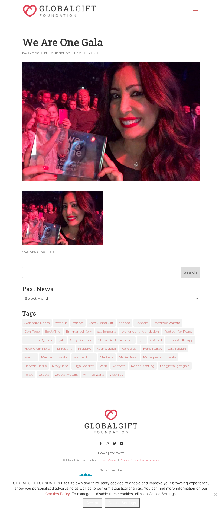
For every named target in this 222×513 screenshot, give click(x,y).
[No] (215, 494)
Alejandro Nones (37, 323)
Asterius (61, 323)
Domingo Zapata (166, 323)
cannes (78, 323)
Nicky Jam (60, 366)
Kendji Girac (152, 348)
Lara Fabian (176, 348)
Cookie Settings (122, 503)
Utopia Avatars (66, 374)
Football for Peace (178, 331)
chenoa (124, 323)
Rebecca (119, 366)
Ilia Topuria (64, 348)
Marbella (106, 357)
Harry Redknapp (180, 340)
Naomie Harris (35, 366)
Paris (103, 366)
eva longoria (106, 331)
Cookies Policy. (58, 494)
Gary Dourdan (81, 340)
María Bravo (128, 357)
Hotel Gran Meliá (37, 348)
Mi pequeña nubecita (159, 357)
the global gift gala (175, 366)
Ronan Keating (143, 366)
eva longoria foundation (140, 331)
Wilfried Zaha (93, 374)
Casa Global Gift (101, 323)
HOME (102, 453)
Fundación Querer (38, 340)
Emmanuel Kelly (79, 331)
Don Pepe (32, 331)
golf (142, 340)
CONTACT (117, 453)
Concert (142, 323)
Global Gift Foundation (49, 52)
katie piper (129, 348)
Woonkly (116, 374)
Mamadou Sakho (54, 357)
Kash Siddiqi (106, 348)
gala (61, 340)
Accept (92, 503)
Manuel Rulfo (84, 357)
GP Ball (156, 340)
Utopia (44, 374)
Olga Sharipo (84, 366)
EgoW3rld (53, 331)
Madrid (30, 357)
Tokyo (28, 374)
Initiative (84, 348)
